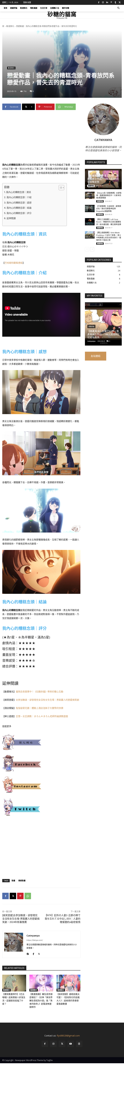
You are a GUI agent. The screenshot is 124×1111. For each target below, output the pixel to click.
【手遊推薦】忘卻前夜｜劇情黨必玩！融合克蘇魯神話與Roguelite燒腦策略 (108, 208)
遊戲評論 (91, 186)
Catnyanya (33, 935)
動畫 (13, 880)
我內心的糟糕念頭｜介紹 (19, 197)
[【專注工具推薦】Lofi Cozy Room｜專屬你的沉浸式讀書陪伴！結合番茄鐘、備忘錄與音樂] (90, 221)
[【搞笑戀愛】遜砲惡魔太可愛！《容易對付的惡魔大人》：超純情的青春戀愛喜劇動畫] (68, 983)
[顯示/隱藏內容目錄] (59, 187)
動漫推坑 (10, 26)
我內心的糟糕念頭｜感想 (19, 202)
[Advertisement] (41, 138)
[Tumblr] (115, 2)
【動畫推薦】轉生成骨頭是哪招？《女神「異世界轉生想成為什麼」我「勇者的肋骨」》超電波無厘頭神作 (40, 1000)
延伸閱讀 (11, 218)
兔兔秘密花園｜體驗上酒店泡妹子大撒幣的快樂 (39, 708)
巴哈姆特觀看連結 (14, 262)
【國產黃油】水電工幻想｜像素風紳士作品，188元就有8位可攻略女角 (103, 178)
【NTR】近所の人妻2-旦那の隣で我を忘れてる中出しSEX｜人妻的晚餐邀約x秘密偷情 (62, 919)
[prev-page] (87, 249)
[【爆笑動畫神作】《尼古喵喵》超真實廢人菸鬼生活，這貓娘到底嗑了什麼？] (14, 983)
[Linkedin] (107, 2)
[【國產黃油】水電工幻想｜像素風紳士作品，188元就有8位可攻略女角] (103, 324)
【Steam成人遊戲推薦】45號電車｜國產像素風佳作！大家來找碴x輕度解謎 (108, 195)
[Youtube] (70, 1044)
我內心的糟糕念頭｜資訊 (18, 192)
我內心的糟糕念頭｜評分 (19, 213)
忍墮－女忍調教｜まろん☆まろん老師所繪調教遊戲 (42, 716)
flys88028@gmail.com (68, 1035)
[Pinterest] (111, 2)
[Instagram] (103, 2)
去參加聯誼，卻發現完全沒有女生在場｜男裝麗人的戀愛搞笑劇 (47, 699)
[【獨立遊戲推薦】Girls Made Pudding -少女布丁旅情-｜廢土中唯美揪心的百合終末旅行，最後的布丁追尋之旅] (90, 235)
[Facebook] (99, 2)
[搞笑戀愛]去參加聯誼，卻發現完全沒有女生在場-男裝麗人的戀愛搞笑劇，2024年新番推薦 (21, 919)
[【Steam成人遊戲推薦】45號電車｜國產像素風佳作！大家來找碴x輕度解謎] (90, 195)
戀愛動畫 (22, 880)
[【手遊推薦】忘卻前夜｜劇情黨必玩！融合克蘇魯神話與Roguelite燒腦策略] (90, 208)
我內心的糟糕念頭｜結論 (19, 207)
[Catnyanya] (13, 944)
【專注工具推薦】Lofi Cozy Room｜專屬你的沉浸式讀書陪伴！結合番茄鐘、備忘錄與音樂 (108, 222)
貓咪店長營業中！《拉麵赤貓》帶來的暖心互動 (39, 691)
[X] (120, 2)
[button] (118, 8)
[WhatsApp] (28, 896)
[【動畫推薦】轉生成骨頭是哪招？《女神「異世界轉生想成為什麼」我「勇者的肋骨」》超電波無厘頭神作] (41, 983)
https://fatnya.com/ (34, 940)
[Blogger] (27, 953)
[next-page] (92, 249)
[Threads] (79, 1044)
